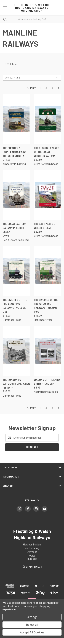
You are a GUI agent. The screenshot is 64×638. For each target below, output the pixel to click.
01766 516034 (34, 566)
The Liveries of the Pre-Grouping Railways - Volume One (15, 306)
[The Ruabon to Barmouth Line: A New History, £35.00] (16, 351)
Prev (33, 87)
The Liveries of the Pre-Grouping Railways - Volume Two (46, 306)
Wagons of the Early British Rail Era (47, 382)
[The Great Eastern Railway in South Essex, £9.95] (16, 195)
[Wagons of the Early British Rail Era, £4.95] (48, 351)
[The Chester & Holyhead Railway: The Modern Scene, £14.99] (16, 119)
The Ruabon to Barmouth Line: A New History (16, 383)
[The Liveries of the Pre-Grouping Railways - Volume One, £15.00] (16, 271)
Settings (32, 617)
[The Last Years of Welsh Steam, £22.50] (48, 195)
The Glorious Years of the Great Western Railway (46, 152)
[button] (32, 64)
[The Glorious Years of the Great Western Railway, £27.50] (48, 119)
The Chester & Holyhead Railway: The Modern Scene (14, 152)
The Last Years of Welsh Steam (45, 226)
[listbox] (36, 77)
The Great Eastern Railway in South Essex (14, 227)
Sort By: (9, 77)
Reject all (32, 625)
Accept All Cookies (32, 632)
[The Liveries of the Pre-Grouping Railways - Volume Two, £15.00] (48, 271)
